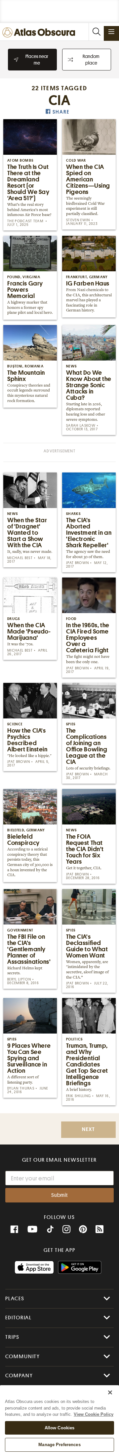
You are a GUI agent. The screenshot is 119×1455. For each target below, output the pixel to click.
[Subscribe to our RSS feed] (99, 1229)
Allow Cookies (60, 1427)
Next (88, 1129)
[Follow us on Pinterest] (83, 1229)
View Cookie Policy (93, 1414)
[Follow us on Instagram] (66, 1229)
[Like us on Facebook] (14, 1229)
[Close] (110, 1392)
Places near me (36, 59)
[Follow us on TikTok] (50, 1230)
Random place (91, 59)
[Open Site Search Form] (96, 32)
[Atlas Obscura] (40, 32)
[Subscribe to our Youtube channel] (32, 1229)
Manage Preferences (59, 1444)
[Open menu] (111, 31)
